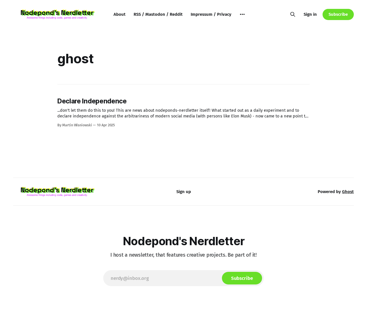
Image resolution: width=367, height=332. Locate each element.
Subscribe (338, 14)
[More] (242, 14)
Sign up (183, 191)
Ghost (348, 191)
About (120, 14)
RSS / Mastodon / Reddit (158, 14)
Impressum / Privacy (211, 14)
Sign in (310, 14)
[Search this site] (292, 14)
